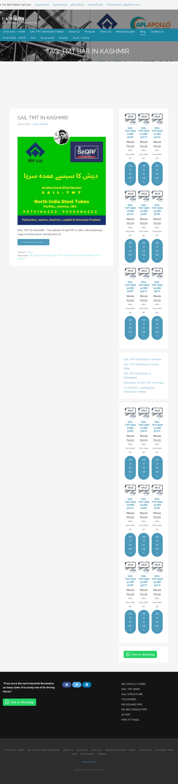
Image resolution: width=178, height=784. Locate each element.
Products (90, 31)
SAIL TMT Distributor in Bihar (47, 31)
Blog (142, 31)
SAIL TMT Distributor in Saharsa (142, 359)
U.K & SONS (13, 18)
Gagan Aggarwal (40, 124)
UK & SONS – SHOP (14, 37)
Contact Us (157, 31)
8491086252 (95, 4)
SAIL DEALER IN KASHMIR (40, 255)
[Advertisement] (89, 82)
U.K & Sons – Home (14, 31)
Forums (63, 37)
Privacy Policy (89, 762)
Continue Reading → (33, 242)
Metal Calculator (125, 31)
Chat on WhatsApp (143, 654)
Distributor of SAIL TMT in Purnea (143, 382)
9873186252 (77, 4)
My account (47, 37)
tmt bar (30, 252)
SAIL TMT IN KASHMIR (43, 118)
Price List (105, 31)
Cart (33, 37)
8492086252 (60, 4)
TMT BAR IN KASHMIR (83, 255)
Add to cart (130, 173)
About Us (74, 31)
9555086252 (42, 4)
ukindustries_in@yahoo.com (123, 4)
